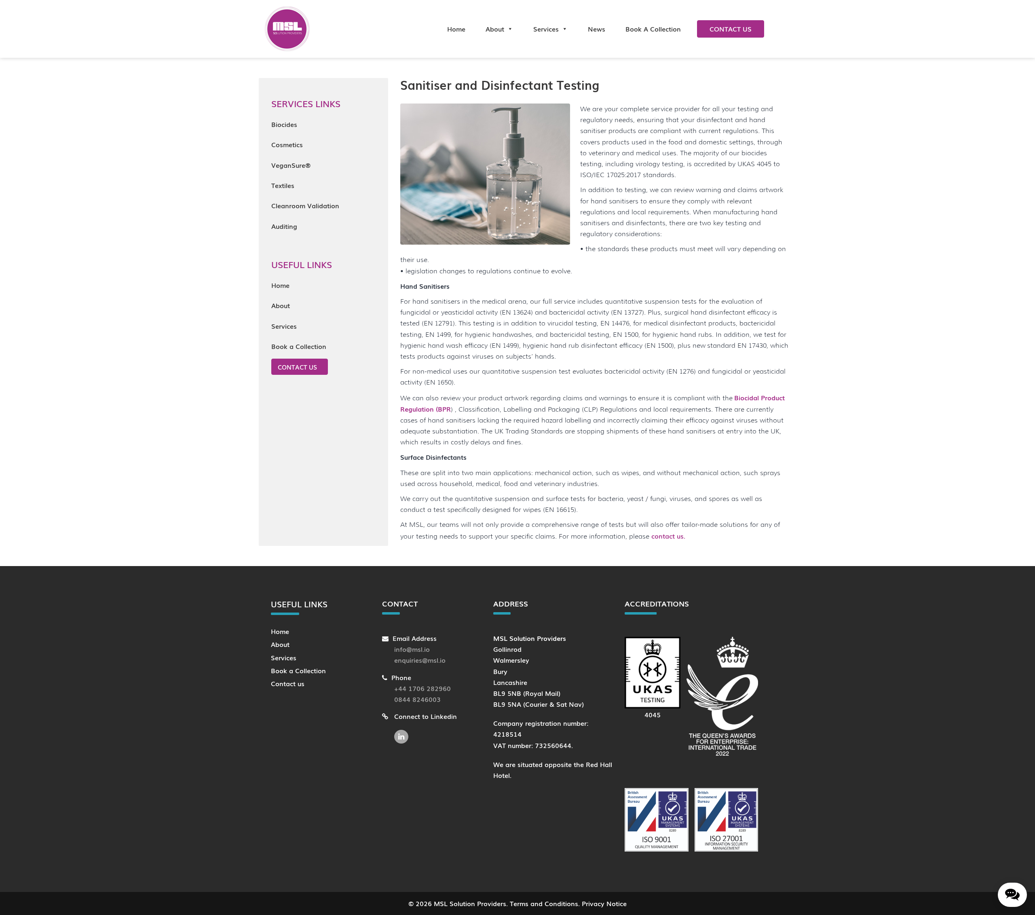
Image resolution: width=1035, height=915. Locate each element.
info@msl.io (412, 649)
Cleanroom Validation (305, 205)
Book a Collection (298, 346)
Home (456, 29)
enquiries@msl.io (420, 660)
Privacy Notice (604, 903)
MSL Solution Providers (470, 903)
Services (546, 29)
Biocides (284, 124)
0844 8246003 (417, 699)
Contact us (731, 29)
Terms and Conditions (544, 903)
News (596, 29)
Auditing (284, 226)
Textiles (282, 185)
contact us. (668, 536)
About (495, 29)
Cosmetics (287, 144)
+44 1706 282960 (422, 688)
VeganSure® (290, 165)
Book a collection (653, 29)
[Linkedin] (403, 733)
